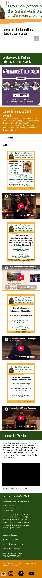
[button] (2, 2)
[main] (21, 15)
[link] (21, 477)
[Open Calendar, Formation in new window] (36, 38)
